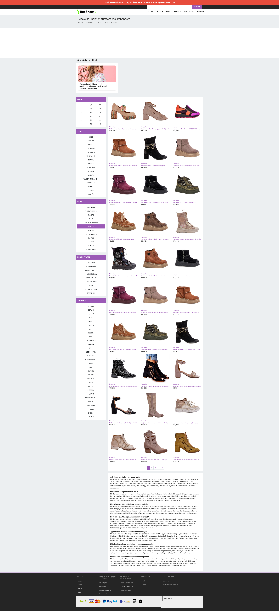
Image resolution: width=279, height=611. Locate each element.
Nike (91, 367)
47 (100, 124)
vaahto (91, 242)
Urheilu (80, 592)
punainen (91, 167)
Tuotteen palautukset (126, 586)
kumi (91, 219)
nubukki (91, 230)
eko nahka (91, 207)
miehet (80, 588)
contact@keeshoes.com (163, 2)
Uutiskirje (166, 581)
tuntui (91, 238)
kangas (91, 215)
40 (91, 116)
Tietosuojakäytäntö (105, 590)
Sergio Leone (90, 398)
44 (100, 120)
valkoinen (91, 183)
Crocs (91, 321)
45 (82, 124)
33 (82, 109)
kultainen (91, 152)
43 (91, 120)
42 (81, 120)
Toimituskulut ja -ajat (126, 583)
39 (82, 116)
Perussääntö (103, 586)
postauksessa (91, 289)
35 (100, 109)
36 (82, 112)
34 (91, 109)
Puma (91, 382)
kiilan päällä (90, 270)
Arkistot (144, 584)
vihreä (91, 186)
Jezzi (91, 348)
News (91, 363)
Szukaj (197, 7)
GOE (90, 329)
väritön (91, 194)
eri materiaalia (91, 211)
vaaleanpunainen (90, 179)
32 (100, 105)
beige (91, 137)
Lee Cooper (91, 352)
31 (91, 105)
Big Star (91, 314)
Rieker (90, 386)
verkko (91, 246)
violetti (91, 190)
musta (91, 160)
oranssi (91, 164)
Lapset (80, 581)
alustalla (91, 262)
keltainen (91, 148)
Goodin (91, 333)
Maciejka (91, 356)
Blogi (143, 581)
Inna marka (91, 340)
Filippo (91, 325)
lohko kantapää (91, 282)
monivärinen (91, 156)
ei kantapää (91, 266)
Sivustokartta (103, 594)
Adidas (91, 306)
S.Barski (91, 390)
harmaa (91, 141)
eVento (91, 417)
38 (100, 112)
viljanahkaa (91, 249)
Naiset (80, 584)
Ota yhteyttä (103, 583)
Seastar (91, 394)
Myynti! (200, 12)
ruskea (91, 171)
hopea (90, 145)
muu (91, 285)
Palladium (91, 375)
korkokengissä (90, 274)
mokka (91, 226)
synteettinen (91, 234)
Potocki (90, 379)
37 (91, 112)
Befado (91, 310)
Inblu (91, 337)
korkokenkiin (91, 278)
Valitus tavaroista (125, 590)
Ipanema (91, 344)
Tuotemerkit (189, 12)
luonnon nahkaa (91, 222)
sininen (91, 175)
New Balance (90, 359)
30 (82, 105)
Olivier (91, 371)
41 (100, 116)
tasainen (91, 293)
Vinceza (91, 409)
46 (91, 124)
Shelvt (91, 401)
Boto (91, 318)
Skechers (91, 405)
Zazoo (91, 413)
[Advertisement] (65, 43)
